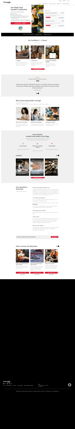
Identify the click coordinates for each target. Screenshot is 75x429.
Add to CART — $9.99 (51, 272)
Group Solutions (52, 3)
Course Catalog (45, 3)
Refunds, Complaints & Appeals (28, 385)
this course (28, 20)
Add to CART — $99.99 (37, 272)
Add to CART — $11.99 (22, 272)
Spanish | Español (48, 34)
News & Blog (59, 3)
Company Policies (8, 385)
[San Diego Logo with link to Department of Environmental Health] (20, 28)
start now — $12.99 (20, 23)
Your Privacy (14, 385)
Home (40, 3)
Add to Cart (48, 17)
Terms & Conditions (20, 385)
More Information (66, 3)
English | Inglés (39, 34)
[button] (38, 93)
